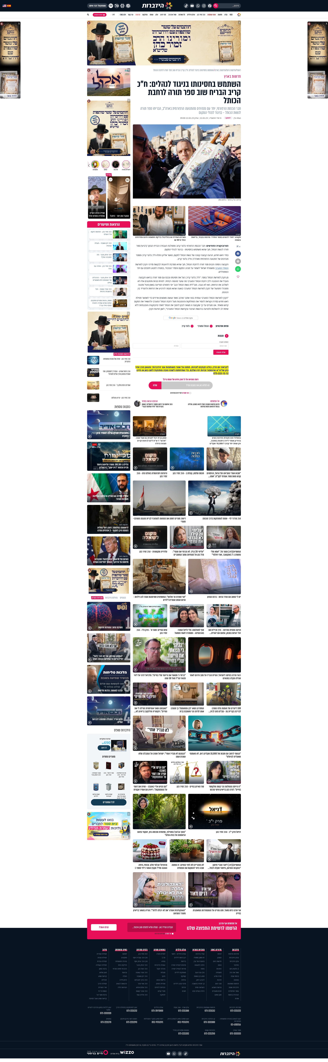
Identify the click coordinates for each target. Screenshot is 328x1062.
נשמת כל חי (102, 991)
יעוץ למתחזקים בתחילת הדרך (126, 1007)
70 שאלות (181, 14)
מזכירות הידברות (235, 1007)
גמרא (163, 961)
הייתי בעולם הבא (198, 991)
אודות (237, 998)
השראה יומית (199, 987)
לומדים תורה (160, 954)
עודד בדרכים (200, 954)
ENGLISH (123, 14)
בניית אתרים (115, 1053)
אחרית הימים (160, 983)
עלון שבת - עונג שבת (181, 1007)
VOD (231, 14)
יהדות (220, 954)
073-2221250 (209, 1033)
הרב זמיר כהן (201, 14)
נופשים (236, 980)
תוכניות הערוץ (199, 949)
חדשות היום (217, 961)
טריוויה (183, 980)
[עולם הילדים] (128, 5)
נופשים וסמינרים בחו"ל (181, 1030)
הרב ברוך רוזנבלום (141, 980)
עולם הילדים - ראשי (179, 954)
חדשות (220, 14)
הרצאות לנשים (121, 983)
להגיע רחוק (200, 980)
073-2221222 (235, 1011)
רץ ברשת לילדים (180, 957)
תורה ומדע (218, 976)
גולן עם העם (199, 972)
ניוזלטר (236, 965)
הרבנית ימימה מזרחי (120, 968)
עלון (156, 14)
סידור (104, 949)
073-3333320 (105, 1013)
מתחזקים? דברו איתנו (97, 5)
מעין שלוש (103, 972)
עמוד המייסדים (233, 991)
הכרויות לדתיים (160, 987)
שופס (151, 14)
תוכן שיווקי (218, 995)
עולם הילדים (191, 14)
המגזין (219, 957)
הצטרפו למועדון (98, 15)
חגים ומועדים (217, 991)
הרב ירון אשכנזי (142, 976)
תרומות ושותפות (233, 983)
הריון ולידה (123, 980)
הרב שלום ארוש (141, 987)
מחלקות (145, 14)
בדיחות (183, 961)
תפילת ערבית (102, 961)
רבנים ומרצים (142, 949)
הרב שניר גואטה (141, 972)
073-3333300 (209, 1022)
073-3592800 (157, 1011)
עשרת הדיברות (160, 965)
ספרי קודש (161, 991)
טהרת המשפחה (121, 961)
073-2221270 (106, 1022)
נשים (220, 965)
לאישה (124, 954)
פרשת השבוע (217, 987)
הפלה (125, 976)
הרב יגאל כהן (142, 968)
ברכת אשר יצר (101, 995)
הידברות (235, 949)
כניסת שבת (235, 976)
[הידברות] (157, 5)
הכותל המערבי (221, 268)
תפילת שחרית (102, 954)
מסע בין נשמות (199, 976)
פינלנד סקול (161, 968)
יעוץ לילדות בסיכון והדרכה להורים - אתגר (99, 1008)
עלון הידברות (234, 961)
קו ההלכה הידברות (208, 1018)
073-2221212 (210, 1011)
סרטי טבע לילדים (180, 983)
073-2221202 (183, 1033)
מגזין (225, 14)
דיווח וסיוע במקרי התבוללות (153, 1018)
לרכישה (104, 747)
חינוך (163, 976)
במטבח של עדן (199, 961)
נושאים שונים (159, 949)
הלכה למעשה (199, 965)
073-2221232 (131, 1011)
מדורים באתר (216, 949)
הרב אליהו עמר (142, 995)
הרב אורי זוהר (142, 983)
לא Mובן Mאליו (199, 957)
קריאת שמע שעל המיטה (98, 998)
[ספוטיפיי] (110, 5)
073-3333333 (235, 1033)
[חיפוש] (215, 5)
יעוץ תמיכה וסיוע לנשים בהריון (178, 1018)
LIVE (113, 14)
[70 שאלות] (116, 5)
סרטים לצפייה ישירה (178, 965)
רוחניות (219, 968)
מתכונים (124, 957)
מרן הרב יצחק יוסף (140, 961)
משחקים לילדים (180, 972)
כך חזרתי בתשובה (198, 983)
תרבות (219, 980)
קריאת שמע (102, 976)
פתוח (202, 968)
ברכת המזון (103, 968)
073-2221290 (131, 1022)
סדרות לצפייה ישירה (179, 968)
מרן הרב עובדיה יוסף (140, 957)
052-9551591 (183, 1022)
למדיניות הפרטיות (176, 393)
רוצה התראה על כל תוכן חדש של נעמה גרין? (180, 379)
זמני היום (163, 14)
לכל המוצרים (109, 802)
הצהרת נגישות (233, 995)
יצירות (184, 987)
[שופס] (122, 5)
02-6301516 (236, 1024)
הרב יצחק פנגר (141, 965)
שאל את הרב (172, 14)
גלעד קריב (186, 326)
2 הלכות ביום (234, 968)
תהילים (104, 980)
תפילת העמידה (101, 965)
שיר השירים (102, 987)
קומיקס (183, 976)
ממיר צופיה (237, 1030)
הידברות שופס (234, 987)
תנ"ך (163, 957)
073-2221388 (183, 1011)
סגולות (163, 972)
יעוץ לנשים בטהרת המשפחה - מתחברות (230, 1019)
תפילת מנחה (102, 957)
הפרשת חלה (122, 987)
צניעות (124, 972)
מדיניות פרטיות (233, 954)
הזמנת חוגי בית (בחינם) (128, 1018)
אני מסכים (179, 393)
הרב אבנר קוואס (141, 991)
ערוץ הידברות (234, 957)
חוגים (184, 991)
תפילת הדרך (102, 983)
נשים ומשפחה (121, 949)
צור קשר (130, 14)
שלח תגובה (220, 352)
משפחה (219, 972)
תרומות (137, 14)
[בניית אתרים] (127, 1053)
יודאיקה (162, 995)
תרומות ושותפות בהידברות (206, 1007)
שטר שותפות (211, 14)
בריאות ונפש (161, 980)
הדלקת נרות (122, 965)
